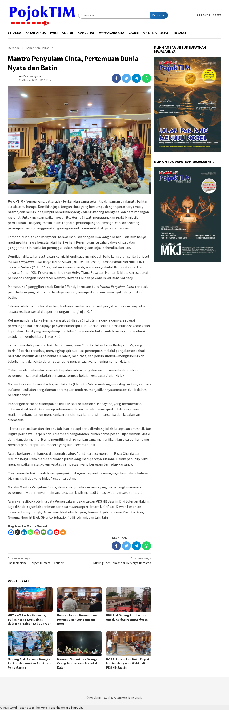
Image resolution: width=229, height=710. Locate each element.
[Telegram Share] (136, 78)
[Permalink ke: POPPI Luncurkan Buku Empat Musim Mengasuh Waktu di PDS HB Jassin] (128, 643)
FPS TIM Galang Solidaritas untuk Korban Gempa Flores (127, 617)
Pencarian (158, 15)
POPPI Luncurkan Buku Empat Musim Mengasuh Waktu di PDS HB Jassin (128, 663)
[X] (17, 532)
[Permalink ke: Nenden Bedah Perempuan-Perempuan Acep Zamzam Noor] (79, 599)
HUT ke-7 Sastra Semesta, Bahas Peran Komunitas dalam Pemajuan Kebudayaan (29, 619)
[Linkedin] (24, 532)
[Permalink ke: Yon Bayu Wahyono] (12, 78)
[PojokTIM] (43, 15)
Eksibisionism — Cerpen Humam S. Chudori (36, 560)
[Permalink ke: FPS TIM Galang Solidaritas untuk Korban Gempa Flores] (128, 599)
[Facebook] (11, 532)
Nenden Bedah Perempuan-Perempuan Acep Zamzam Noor (77, 619)
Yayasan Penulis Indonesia (127, 697)
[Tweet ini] (126, 78)
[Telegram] (50, 532)
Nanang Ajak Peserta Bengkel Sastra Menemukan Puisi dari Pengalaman (29, 663)
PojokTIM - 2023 (99, 697)
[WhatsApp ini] (146, 78)
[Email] (43, 532)
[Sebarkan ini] (116, 78)
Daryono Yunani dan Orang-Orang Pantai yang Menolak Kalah (77, 663)
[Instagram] (37, 532)
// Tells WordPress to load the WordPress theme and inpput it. (41, 708)
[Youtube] (56, 532)
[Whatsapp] (30, 532)
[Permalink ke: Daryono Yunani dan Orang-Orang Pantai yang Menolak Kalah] (79, 643)
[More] (63, 532)
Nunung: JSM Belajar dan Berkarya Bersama (122, 560)
